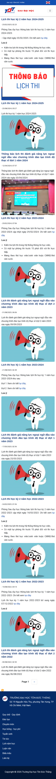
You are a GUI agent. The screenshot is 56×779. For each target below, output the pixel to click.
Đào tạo (6, 719)
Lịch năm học (8, 743)
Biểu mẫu (6, 753)
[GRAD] (11, 11)
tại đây (44, 38)
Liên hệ (5, 758)
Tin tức (5, 739)
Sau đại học (26, 10)
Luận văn (6, 748)
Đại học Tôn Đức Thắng (16, 2)
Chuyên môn (8, 724)
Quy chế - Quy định (11, 714)
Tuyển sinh (7, 734)
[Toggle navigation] (50, 11)
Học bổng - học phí (11, 729)
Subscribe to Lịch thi (2, 690)
